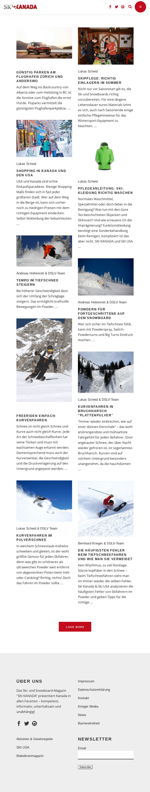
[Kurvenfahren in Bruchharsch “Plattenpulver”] (106, 372)
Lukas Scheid (89, 71)
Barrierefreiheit (89, 723)
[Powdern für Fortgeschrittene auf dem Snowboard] (106, 277)
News (82, 715)
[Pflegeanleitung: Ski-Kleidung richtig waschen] (106, 156)
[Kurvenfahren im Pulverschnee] (44, 501)
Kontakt (83, 698)
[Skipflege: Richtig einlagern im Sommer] (106, 46)
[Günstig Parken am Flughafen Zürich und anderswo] (44, 43)
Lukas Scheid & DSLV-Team (99, 399)
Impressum (86, 681)
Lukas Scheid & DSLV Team (37, 528)
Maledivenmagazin (30, 756)
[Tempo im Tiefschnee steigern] (44, 251)
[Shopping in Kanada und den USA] (44, 138)
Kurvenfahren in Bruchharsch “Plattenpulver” (95, 411)
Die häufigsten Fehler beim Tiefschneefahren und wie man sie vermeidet (105, 555)
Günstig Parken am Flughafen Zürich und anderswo (39, 77)
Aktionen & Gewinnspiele (34, 739)
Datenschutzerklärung (94, 690)
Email (82, 748)
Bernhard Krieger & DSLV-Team (102, 543)
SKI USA (22, 747)
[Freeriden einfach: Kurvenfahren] (44, 360)
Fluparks (34, 103)
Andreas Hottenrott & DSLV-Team (41, 273)
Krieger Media (88, 706)
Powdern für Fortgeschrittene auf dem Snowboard (101, 314)
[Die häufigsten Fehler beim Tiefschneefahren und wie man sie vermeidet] (106, 509)
